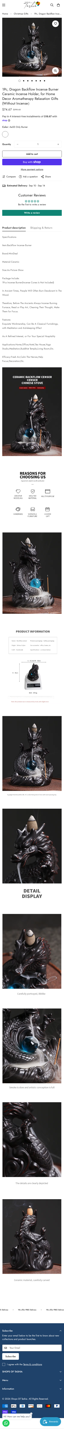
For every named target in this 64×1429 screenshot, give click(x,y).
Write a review (32, 212)
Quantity (6, 144)
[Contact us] (6, 1423)
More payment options (32, 169)
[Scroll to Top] (59, 1413)
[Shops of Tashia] (32, 5)
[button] (58, 5)
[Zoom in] (55, 70)
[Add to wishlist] (55, 23)
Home (5, 13)
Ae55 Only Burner (5, 134)
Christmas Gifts (21, 13)
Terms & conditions (32, 1364)
